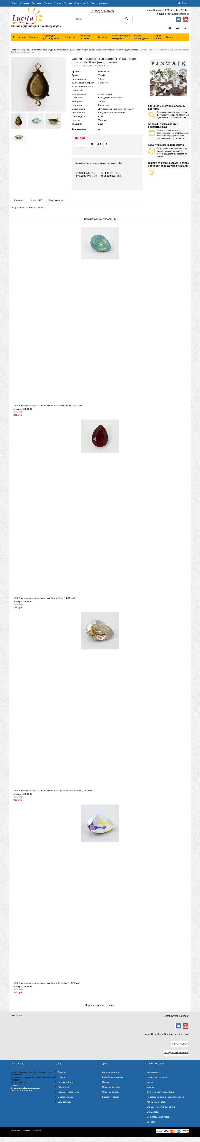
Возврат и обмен (110, 1097)
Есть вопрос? (81, 3)
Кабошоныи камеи (86, 37)
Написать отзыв (102, 66)
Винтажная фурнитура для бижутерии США (53, 50)
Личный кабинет (66, 1082)
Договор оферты (110, 1072)
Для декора (152, 1112)
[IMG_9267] (19, 136)
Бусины (33, 37)
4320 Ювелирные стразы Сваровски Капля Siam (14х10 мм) (44, 598)
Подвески (70, 37)
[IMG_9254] (19, 121)
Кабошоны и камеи (156, 1102)
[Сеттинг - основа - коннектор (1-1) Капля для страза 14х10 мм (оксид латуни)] (38, 84)
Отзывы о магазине (21, 1090)
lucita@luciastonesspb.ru (177, 13)
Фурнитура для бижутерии (51, 37)
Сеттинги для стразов (127, 50)
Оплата (47, 3)
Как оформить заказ (112, 1077)
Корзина (62, 1072)
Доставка (36, 3)
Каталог (22, 37)
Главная (15, 50)
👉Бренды (101, 37)
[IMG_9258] (53, 121)
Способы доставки (111, 1087)
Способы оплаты (111, 1092)
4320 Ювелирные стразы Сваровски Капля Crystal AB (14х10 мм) (46, 983)
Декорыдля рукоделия (141, 37)
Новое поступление (157, 1077)
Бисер (169, 37)
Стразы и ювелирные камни (161, 1107)
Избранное (63, 1087)
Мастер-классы (65, 1097)
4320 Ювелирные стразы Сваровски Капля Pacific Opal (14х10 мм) (47, 405)
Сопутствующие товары (159, 1117)
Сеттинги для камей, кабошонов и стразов (95, 50)
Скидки (57, 3)
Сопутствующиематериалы (121, 37)
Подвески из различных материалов (165, 1097)
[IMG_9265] (36, 121)
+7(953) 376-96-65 (102, 11)
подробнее (15, 1085)
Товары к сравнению (68, 1092)
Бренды (151, 1122)
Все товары (152, 1072)
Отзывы (68, 3)
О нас (15, 3)
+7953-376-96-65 (179, 1044)
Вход (184, 3)
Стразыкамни (158, 37)
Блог (93, 3)
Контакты (102, 3)
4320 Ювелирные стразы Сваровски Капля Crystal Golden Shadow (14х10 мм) (53, 790)
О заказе (24, 3)
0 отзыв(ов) (87, 66)
